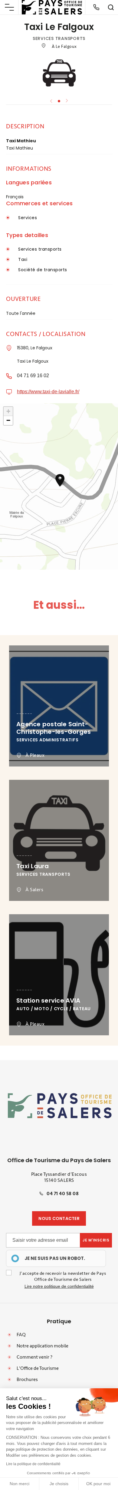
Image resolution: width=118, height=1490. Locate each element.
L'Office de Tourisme (38, 1368)
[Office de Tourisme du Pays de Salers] (52, 7)
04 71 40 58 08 (63, 1194)
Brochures (27, 1379)
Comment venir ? (34, 1357)
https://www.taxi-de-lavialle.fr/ (48, 391)
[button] (59, 480)
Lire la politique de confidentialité (33, 1464)
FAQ (21, 1335)
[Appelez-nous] (96, 7)
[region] (56, 1258)
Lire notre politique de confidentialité (59, 1286)
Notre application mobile (42, 1346)
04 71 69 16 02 (33, 375)
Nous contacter (59, 1218)
